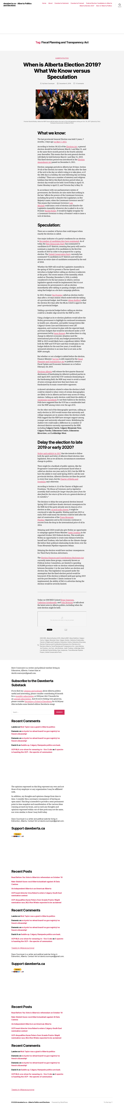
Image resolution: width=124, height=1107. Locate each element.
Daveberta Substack (62, 3)
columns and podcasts (33, 691)
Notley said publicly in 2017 (49, 453)
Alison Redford (74, 300)
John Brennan (67, 602)
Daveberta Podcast (77, 3)
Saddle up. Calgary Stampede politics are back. (41, 745)
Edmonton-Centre (66, 642)
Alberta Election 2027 (87, 6)
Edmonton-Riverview (78, 642)
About (50, 3)
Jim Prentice (57, 295)
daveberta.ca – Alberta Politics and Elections (33, 1102)
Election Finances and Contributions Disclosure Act (62, 558)
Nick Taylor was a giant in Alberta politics (37, 727)
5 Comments (80, 83)
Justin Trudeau (74, 533)
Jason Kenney (59, 333)
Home (44, 3)
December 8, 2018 (65, 83)
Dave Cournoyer (49, 83)
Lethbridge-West (79, 648)
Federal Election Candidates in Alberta (99, 3)
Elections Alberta (45, 372)
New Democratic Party (55, 244)
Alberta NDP (65, 638)
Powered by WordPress (60, 1102)
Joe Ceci (55, 359)
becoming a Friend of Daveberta (38, 701)
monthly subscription (25, 696)
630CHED (43, 638)
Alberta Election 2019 (53, 638)
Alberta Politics (62, 58)
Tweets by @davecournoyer (22, 948)
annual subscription (22, 699)
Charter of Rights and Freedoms (50, 642)
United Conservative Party (60, 254)
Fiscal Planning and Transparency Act (62, 646)
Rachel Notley (50, 211)
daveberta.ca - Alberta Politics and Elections (17, 5)
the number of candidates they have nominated (59, 241)
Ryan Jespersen (67, 600)
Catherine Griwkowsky (47, 602)
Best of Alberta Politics (104, 6)
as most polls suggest (59, 510)
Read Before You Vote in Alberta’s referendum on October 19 (36, 877)
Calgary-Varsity (64, 640)
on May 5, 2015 (60, 142)
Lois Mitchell (44, 650)
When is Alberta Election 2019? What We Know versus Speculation (62, 70)
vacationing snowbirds (47, 400)
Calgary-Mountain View (51, 640)
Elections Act (71, 147)
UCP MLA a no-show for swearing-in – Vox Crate (31, 749)
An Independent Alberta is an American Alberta (31, 889)
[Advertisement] (62, 21)
